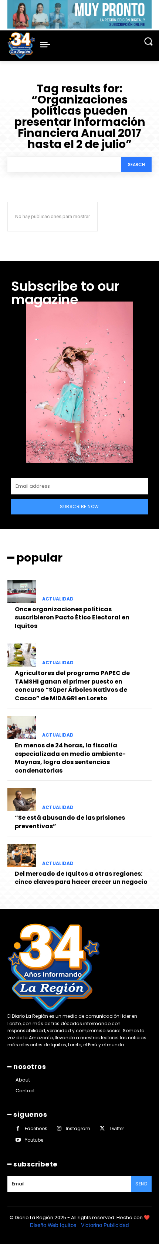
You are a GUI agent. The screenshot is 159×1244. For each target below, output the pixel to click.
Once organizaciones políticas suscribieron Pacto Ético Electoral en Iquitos (72, 617)
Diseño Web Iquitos (54, 1225)
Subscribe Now (79, 506)
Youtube (34, 1140)
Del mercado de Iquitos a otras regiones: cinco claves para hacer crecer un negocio (81, 877)
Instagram (78, 1128)
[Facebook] (18, 1128)
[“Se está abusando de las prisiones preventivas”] (21, 799)
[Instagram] (59, 1128)
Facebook (36, 1128)
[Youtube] (18, 1140)
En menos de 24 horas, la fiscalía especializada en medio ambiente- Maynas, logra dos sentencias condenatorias (70, 757)
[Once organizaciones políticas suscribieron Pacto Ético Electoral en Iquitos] (21, 591)
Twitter (116, 1128)
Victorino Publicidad (105, 1225)
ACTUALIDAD (58, 599)
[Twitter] (102, 1128)
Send (141, 1184)
